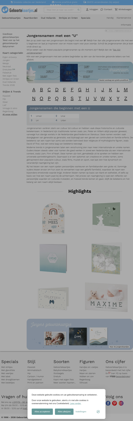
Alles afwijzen (64, 412)
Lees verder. (75, 403)
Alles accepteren (42, 412)
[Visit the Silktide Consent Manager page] (98, 412)
